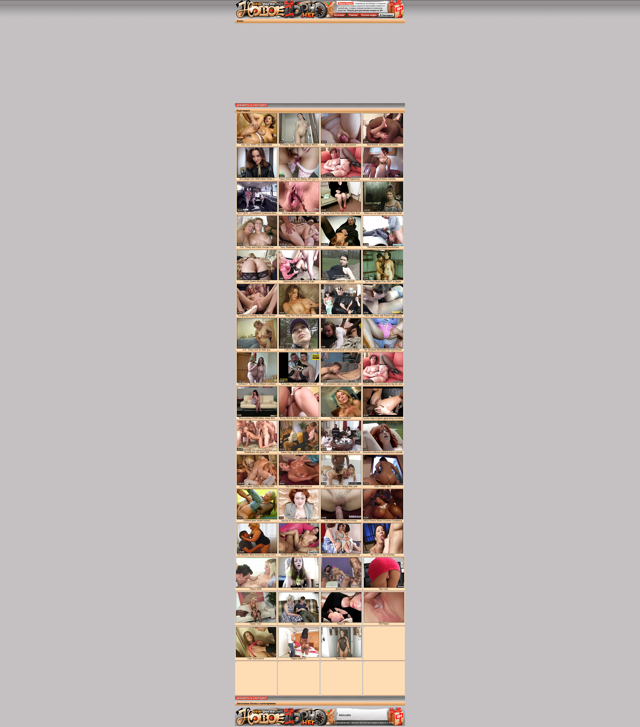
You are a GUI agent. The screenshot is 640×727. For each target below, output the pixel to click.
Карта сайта (345, 715)
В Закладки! (386, 15)
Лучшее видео (368, 15)
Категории (339, 15)
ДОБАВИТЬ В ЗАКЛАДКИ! (252, 105)
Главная (353, 15)
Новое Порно (346, 3)
